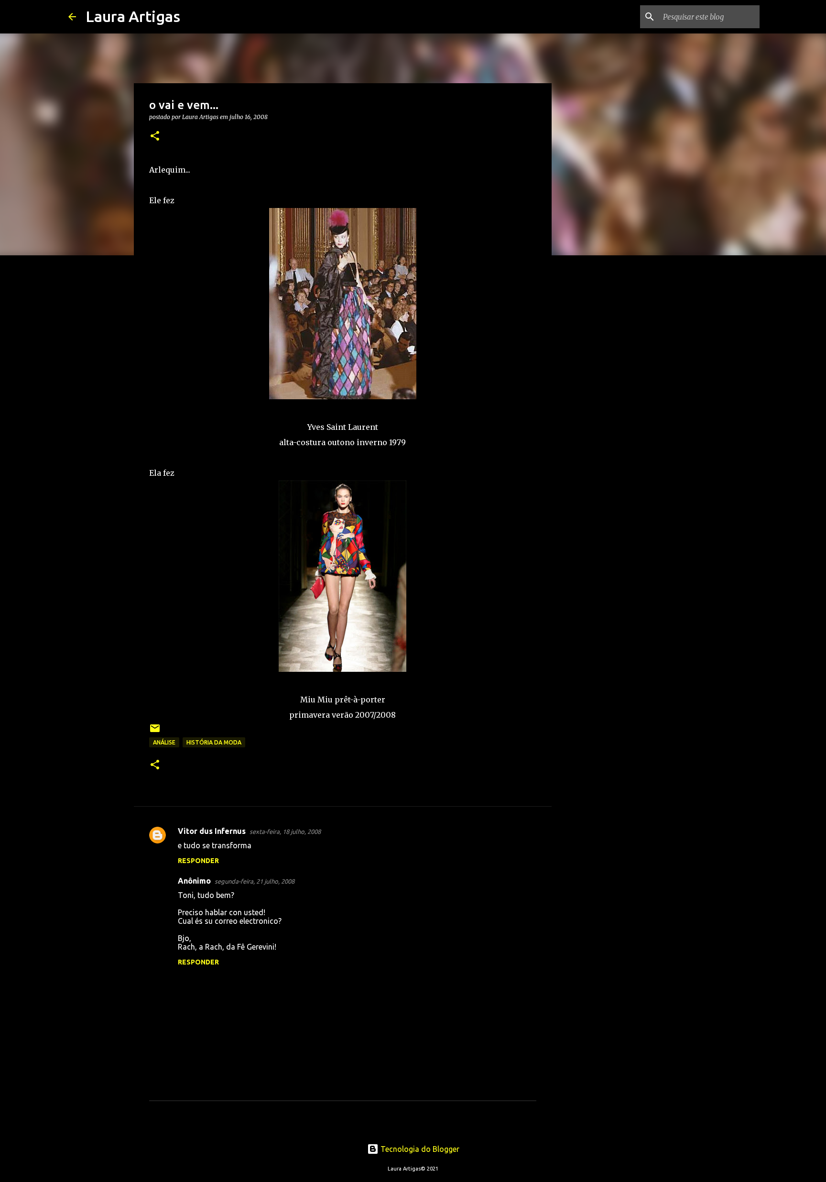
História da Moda (213, 742)
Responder (198, 861)
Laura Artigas (133, 16)
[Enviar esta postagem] (155, 732)
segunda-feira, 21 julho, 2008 (254, 881)
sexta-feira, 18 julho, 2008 (285, 831)
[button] (155, 136)
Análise (164, 742)
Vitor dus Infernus (212, 831)
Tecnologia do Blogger (419, 1149)
